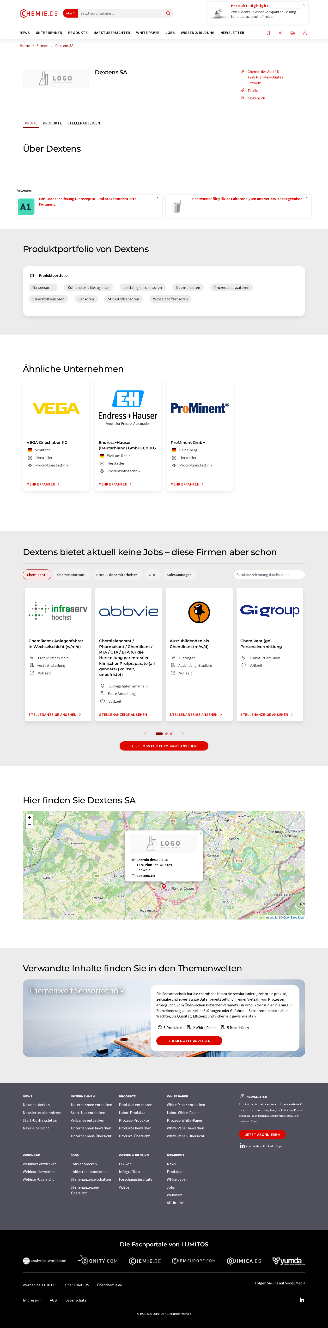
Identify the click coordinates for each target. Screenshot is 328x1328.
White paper (177, 1179)
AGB (53, 1300)
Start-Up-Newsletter (40, 1120)
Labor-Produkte (132, 1112)
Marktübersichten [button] (111, 32)
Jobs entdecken (84, 1163)
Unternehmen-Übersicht (91, 1136)
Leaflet (273, 917)
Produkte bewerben (135, 1128)
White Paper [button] (148, 32)
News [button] (25, 32)
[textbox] (269, 574)
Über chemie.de (109, 1285)
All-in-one (175, 1202)
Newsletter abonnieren (42, 1112)
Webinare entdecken (39, 1163)
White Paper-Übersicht (186, 1136)
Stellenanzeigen (83, 123)
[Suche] (168, 13)
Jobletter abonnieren (89, 1171)
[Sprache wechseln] (292, 33)
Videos (124, 1187)
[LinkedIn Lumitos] (301, 1300)
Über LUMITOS (77, 1285)
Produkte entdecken (135, 1104)
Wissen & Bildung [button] (198, 32)
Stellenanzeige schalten (91, 1179)
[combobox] (269, 574)
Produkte (52, 123)
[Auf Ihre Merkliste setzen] (268, 33)
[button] (164, 886)
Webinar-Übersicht (38, 1179)
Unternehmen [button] (49, 32)
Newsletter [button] (232, 32)
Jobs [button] (170, 32)
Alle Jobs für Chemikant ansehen (164, 746)
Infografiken (129, 1171)
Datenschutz (75, 1300)
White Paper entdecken (186, 1104)
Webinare (174, 1194)
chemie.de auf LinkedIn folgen (264, 1146)
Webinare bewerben (39, 1171)
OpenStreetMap (293, 917)
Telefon (254, 90)
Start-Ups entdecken (88, 1112)
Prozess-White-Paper (184, 1120)
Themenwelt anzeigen (189, 1040)
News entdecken (36, 1104)
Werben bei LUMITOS (40, 1285)
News (171, 1163)
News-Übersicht (36, 1128)
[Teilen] (280, 33)
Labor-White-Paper (183, 1112)
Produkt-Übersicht (134, 1136)
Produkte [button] (78, 32)
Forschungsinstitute (135, 1179)
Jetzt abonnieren (262, 1134)
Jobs (171, 1187)
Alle (69, 13)
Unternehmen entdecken (91, 1104)
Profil (31, 123)
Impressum (32, 1300)
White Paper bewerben (185, 1128)
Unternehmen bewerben (91, 1128)
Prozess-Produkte (134, 1120)
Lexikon (125, 1163)
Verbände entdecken (87, 1120)
